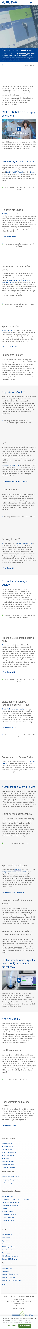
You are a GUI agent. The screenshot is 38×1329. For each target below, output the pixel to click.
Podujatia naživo (7, 1211)
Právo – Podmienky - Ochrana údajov (19, 1301)
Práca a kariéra (7, 1235)
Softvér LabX (6, 645)
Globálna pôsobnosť (19, 1308)
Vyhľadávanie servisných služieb (12, 1280)
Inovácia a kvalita (7, 1250)
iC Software (31, 172)
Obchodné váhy (7, 1149)
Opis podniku (6, 1241)
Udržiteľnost (6, 1238)
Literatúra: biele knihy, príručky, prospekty (16, 1199)
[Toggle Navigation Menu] (35, 3)
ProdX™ (14, 172)
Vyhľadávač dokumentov (10, 1274)
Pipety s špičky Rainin (9, 1152)
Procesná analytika (8, 1161)
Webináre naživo (8, 1220)
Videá (5, 1208)
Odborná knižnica (7, 1196)
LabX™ (8, 172)
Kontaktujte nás (7, 1268)
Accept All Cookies (24, 1325)
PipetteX (20, 172)
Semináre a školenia (9, 1214)
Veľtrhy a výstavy (8, 1217)
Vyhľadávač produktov (9, 1277)
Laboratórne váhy (7, 1143)
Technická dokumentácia (11, 1202)
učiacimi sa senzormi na (24, 543)
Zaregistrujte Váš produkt (10, 1180)
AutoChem (5, 1158)
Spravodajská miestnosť (9, 1259)
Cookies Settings (19, 1299)
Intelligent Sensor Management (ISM (14, 872)
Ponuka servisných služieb (10, 1177)
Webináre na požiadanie (10, 1205)
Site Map (19, 1306)
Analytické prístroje (8, 1155)
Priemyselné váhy (7, 1146)
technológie (17, 869)
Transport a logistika (8, 1167)
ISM (3, 543)
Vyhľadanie (5, 1271)
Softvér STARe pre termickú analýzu (13, 709)
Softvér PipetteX (7, 330)
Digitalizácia (6, 1244)
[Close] (35, 1319)
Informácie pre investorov (10, 1256)
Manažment (6, 1253)
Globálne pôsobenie (8, 1247)
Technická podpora (8, 1183)
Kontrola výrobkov (8, 1164)
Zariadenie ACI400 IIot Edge (11, 465)
